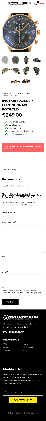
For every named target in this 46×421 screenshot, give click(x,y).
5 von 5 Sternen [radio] (14, 216)
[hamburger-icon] (4, 3)
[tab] (23, 169)
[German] (43, 3)
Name (4, 257)
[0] (35, 3)
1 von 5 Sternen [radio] (3, 216)
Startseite (6, 93)
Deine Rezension (9, 222)
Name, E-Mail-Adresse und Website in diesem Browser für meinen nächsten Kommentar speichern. (22, 291)
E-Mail (5, 272)
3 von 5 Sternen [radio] (8, 216)
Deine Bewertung (9, 212)
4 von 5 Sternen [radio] (11, 216)
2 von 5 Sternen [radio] (6, 216)
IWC (16, 95)
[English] (40, 3)
